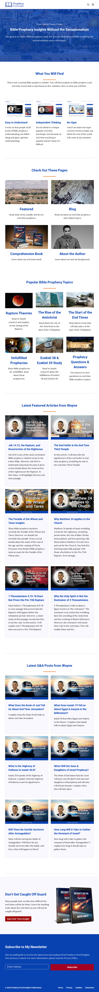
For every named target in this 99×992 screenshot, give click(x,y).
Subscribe (72, 967)
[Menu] (93, 4)
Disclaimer (89, 988)
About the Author (72, 254)
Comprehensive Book (26, 254)
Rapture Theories (19, 313)
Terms (60, 988)
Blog (72, 209)
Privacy (69, 988)
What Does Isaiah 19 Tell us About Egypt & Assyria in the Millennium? (70, 709)
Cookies (79, 988)
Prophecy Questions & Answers (80, 362)
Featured (26, 209)
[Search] (88, 5)
